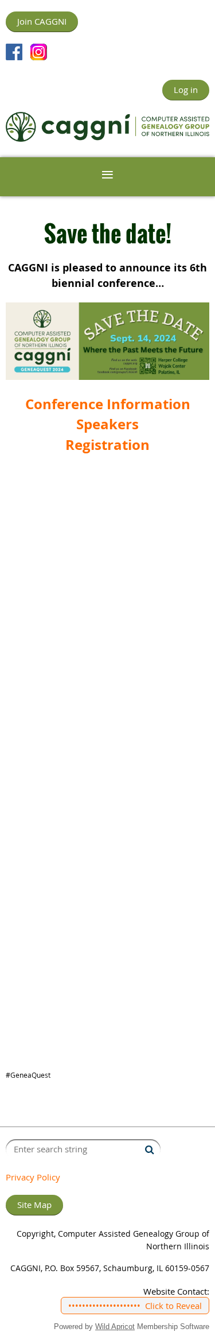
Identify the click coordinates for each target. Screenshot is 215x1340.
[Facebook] (14, 52)
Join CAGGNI (42, 21)
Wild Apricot (115, 1326)
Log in (186, 89)
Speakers (107, 424)
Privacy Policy (33, 1177)
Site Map (34, 1204)
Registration (107, 445)
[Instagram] (38, 52)
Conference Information (107, 404)
